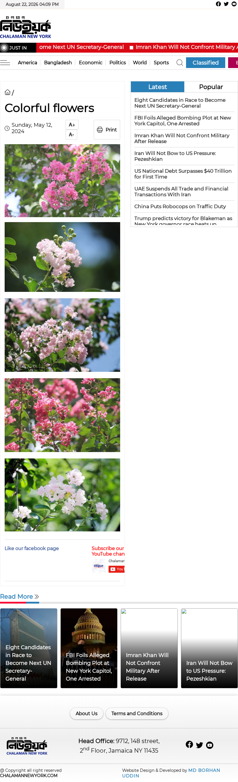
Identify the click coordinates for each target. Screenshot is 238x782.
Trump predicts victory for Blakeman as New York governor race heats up (183, 221)
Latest (157, 86)
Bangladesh (58, 62)
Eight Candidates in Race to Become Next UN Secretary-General (180, 103)
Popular (211, 86)
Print (111, 130)
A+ (72, 125)
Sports (161, 62)
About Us (87, 713)
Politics (117, 62)
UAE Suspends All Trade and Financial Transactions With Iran (181, 191)
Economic (90, 62)
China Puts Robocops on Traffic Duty (180, 206)
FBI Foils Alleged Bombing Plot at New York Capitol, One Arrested (182, 120)
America (27, 62)
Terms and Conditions (137, 713)
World (140, 62)
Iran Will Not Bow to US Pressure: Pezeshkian (209, 671)
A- (71, 134)
